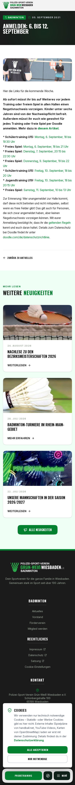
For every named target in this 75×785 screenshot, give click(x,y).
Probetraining (23, 775)
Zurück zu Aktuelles (20, 258)
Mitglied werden (37, 628)
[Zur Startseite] (37, 5)
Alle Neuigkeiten (40, 530)
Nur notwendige (37, 759)
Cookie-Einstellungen (37, 666)
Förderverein (37, 622)
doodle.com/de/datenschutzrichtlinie (26, 237)
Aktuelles (37, 611)
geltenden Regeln (60, 222)
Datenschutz (35, 655)
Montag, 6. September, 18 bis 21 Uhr (36, 146)
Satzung (36, 660)
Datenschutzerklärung (29, 740)
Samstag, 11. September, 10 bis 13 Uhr (38, 190)
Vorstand (37, 617)
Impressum (35, 649)
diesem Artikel (48, 128)
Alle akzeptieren (37, 750)
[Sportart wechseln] (48, 775)
